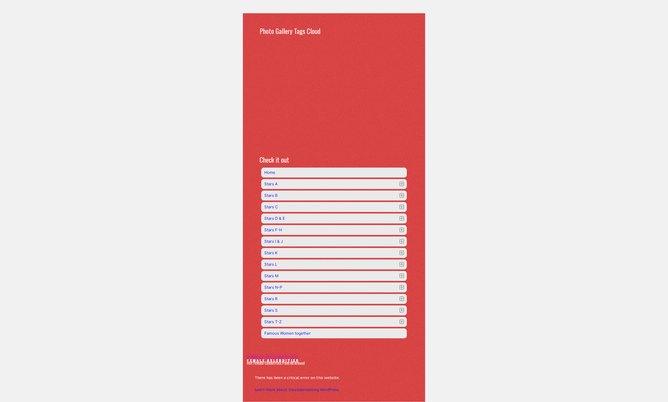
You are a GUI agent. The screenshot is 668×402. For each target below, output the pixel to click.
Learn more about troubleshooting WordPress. (297, 389)
